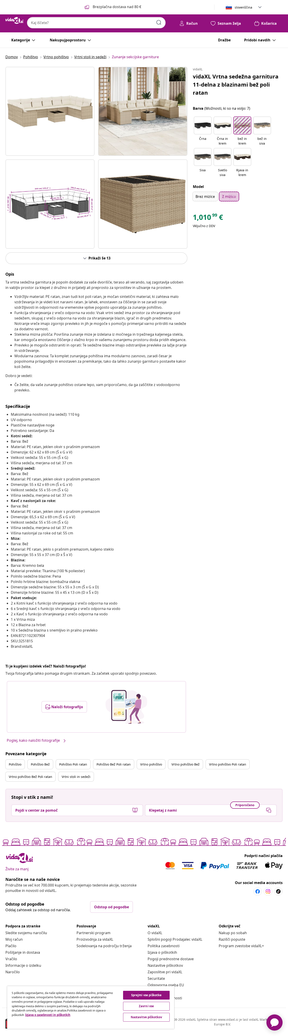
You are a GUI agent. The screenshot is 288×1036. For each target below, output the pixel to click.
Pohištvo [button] (15, 764)
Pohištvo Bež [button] (40, 764)
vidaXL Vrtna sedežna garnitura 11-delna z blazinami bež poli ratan (236, 84)
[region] (90, 1007)
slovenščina (243, 7)
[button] (112, 7)
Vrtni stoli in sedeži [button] (76, 777)
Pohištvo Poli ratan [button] (73, 764)
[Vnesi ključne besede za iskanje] (158, 22)
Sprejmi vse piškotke (146, 995)
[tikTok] (278, 891)
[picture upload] (126, 707)
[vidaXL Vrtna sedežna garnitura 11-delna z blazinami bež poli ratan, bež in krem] (50, 111)
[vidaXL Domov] (14, 20)
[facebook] (257, 891)
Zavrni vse (146, 1006)
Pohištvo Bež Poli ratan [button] (114, 764)
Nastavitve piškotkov (165, 965)
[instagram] (268, 891)
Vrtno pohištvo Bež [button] (185, 764)
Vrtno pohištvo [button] (151, 764)
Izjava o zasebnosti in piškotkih (47, 1015)
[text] (208, 218)
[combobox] (96, 22)
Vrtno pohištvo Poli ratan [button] (227, 764)
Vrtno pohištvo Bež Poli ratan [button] (30, 777)
